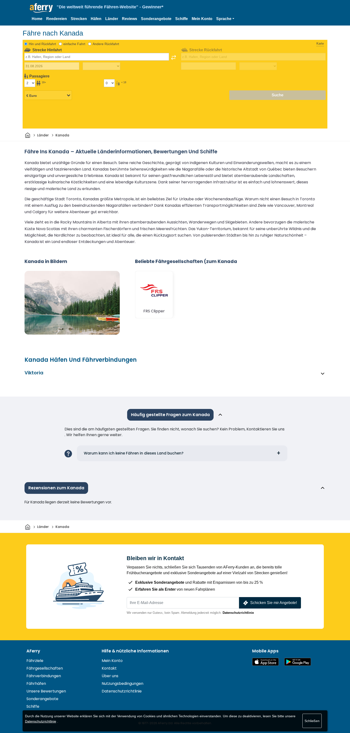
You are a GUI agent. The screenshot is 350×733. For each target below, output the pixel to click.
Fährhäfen (36, 683)
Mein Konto (202, 19)
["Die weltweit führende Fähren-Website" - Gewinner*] (41, 8)
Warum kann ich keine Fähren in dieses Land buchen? (134, 453)
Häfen (96, 19)
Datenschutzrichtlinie (238, 612)
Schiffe (181, 19)
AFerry (33, 651)
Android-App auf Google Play (297, 662)
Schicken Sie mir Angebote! (273, 603)
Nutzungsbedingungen (122, 683)
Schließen (312, 721)
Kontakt (109, 668)
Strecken (79, 19)
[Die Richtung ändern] (173, 57)
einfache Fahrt (74, 44)
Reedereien (56, 19)
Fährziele (34, 660)
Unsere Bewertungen (46, 691)
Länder (111, 19)
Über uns (110, 676)
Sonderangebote (156, 19)
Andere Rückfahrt (106, 44)
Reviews (129, 19)
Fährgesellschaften (44, 668)
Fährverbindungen (43, 676)
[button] (225, 19)
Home (37, 19)
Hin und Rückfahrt (42, 44)
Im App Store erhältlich (265, 662)
